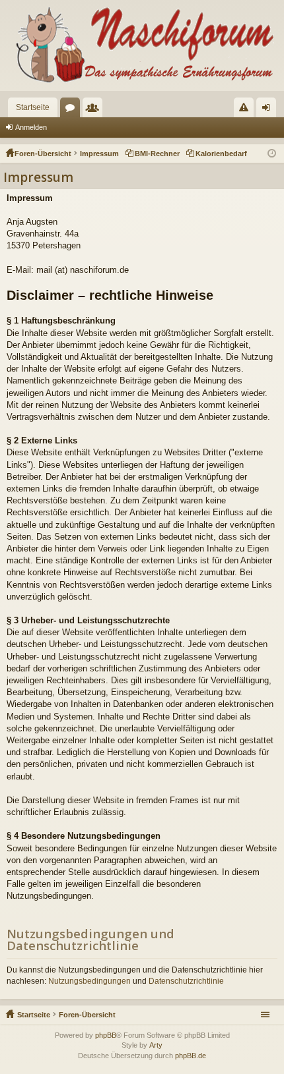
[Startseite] (142, 45)
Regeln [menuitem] (246, 110)
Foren (72, 110)
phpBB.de (190, 1056)
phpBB (105, 1035)
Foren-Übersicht (87, 1015)
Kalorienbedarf (221, 153)
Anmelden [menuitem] (269, 110)
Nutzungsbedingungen (89, 981)
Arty (155, 1045)
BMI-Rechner (157, 153)
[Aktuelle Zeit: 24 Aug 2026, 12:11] (271, 153)
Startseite (33, 107)
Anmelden (31, 127)
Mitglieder (95, 110)
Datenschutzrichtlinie (186, 981)
